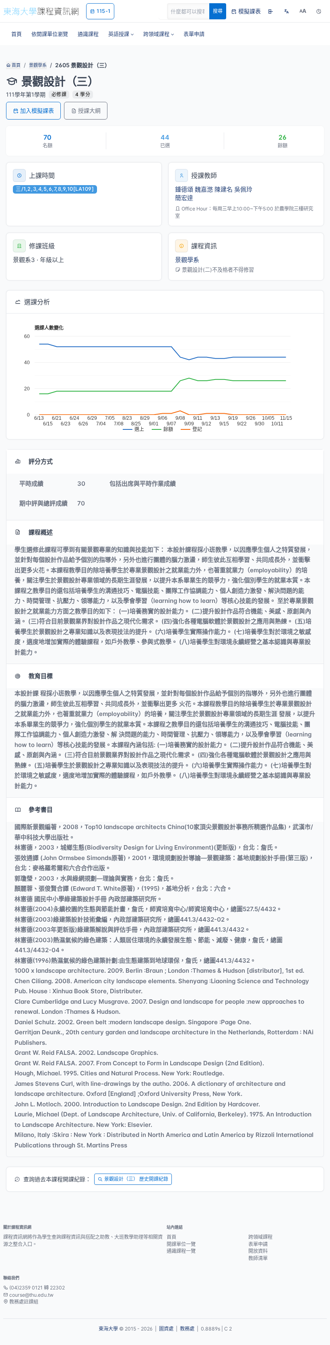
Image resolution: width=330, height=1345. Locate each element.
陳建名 (223, 189)
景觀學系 (38, 65)
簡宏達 (184, 198)
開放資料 (258, 1251)
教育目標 (41, 676)
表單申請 (258, 1244)
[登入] (270, 11)
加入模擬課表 (37, 110)
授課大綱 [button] (89, 110)
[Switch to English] (286, 11)
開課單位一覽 (181, 1244)
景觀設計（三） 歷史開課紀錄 (136, 1179)
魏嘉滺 (204, 189)
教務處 (187, 1329)
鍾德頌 (184, 189)
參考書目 (41, 809)
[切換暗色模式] (319, 11)
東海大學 (108, 1329)
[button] (120, 34)
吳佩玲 (243, 189)
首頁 (15, 65)
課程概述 (41, 532)
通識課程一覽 (181, 1251)
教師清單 (258, 1258)
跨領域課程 (260, 1237)
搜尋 (218, 11)
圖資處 (166, 1329)
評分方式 (41, 461)
